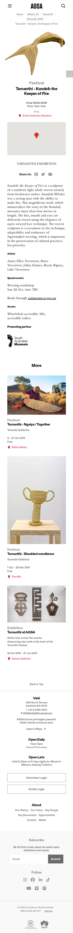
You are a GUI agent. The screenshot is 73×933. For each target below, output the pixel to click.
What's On (33, 14)
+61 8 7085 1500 (37, 709)
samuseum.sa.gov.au (42, 297)
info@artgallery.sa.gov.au (37, 713)
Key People (51, 810)
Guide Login (36, 789)
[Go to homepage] (36, 6)
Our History (22, 810)
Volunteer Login (36, 778)
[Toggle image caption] (69, 74)
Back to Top (36, 684)
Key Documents (27, 815)
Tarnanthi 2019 (35, 19)
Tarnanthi (48, 14)
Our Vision (37, 810)
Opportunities (47, 815)
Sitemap (48, 911)
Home (19, 14)
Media (42, 820)
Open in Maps (34, 728)
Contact (31, 820)
